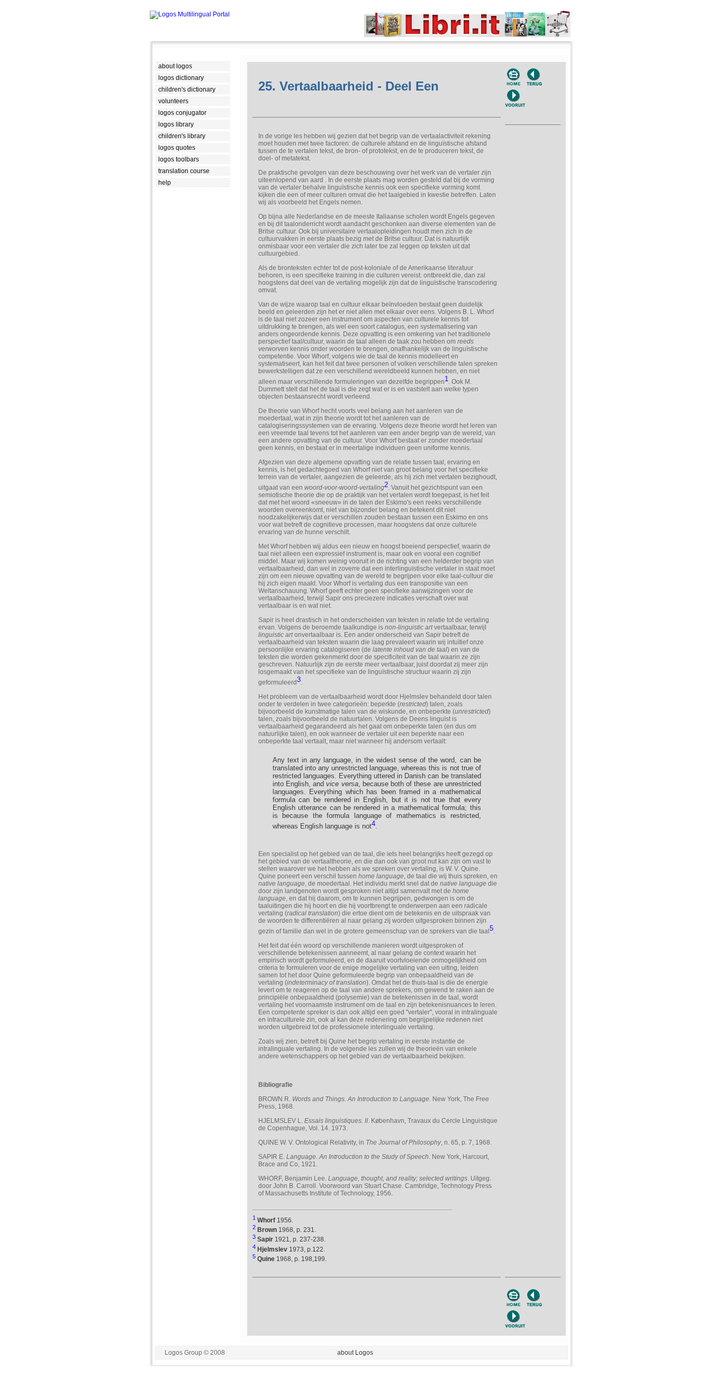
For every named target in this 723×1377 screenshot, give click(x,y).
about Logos (355, 1352)
